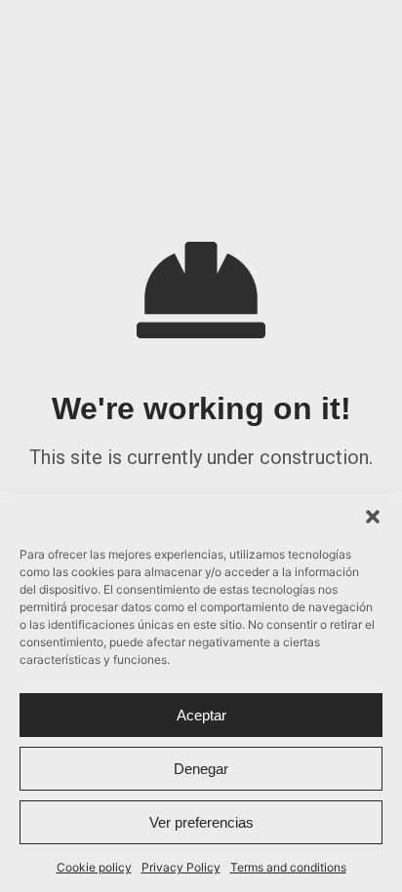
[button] (372, 516)
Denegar (201, 768)
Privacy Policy (181, 867)
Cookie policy (94, 867)
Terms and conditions (288, 867)
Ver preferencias (201, 822)
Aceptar (201, 715)
